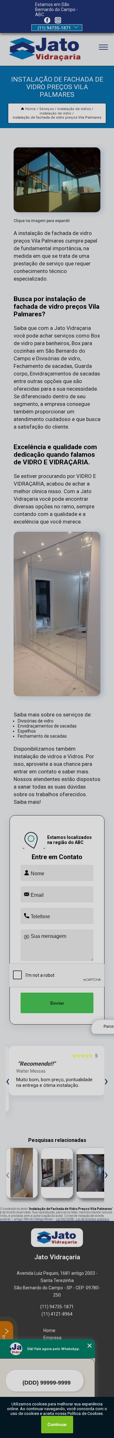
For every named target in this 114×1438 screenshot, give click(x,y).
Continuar (57, 1424)
